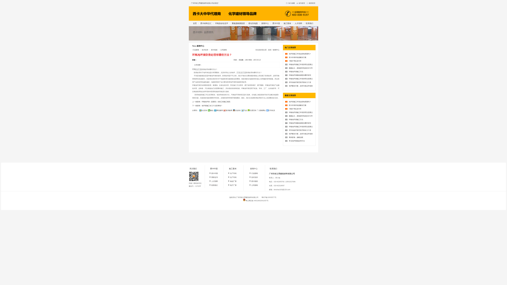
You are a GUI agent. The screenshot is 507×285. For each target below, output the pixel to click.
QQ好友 (238, 110)
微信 (211, 110)
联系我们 (309, 23)
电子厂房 (233, 185)
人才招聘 (298, 23)
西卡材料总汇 (206, 23)
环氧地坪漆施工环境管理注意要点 (301, 64)
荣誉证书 (214, 177)
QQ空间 (204, 110)
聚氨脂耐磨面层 (238, 23)
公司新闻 (223, 50)
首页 (195, 23)
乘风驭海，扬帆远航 (296, 137)
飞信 (245, 110)
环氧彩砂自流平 (221, 23)
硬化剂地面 (253, 23)
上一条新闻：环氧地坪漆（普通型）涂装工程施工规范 (211, 102)
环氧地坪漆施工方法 (296, 72)
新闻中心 (265, 23)
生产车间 (233, 173)
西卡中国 (276, 23)
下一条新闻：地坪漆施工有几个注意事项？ (207, 106)
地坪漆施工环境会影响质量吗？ (300, 54)
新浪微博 (229, 110)
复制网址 (262, 110)
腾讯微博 (219, 110)
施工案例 (287, 23)
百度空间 (253, 110)
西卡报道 (214, 50)
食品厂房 (233, 181)
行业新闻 (196, 50)
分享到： (195, 110)
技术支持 (205, 50)
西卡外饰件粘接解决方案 (297, 57)
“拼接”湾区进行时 (295, 61)
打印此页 (272, 110)
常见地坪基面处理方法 (297, 141)
